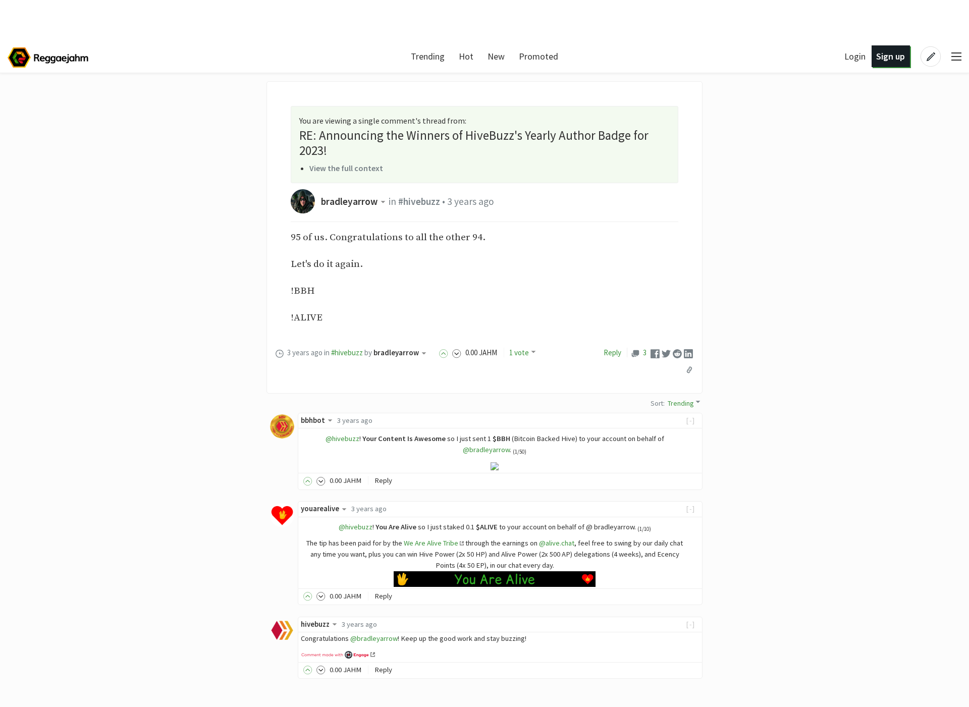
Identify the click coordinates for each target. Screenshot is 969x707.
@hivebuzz (342, 438)
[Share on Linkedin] (688, 353)
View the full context (346, 168)
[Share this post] (689, 369)
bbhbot (313, 420)
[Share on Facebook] (655, 353)
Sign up (890, 56)
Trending (428, 56)
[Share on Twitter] (666, 353)
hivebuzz (315, 624)
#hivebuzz (419, 201)
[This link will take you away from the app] (338, 654)
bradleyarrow (349, 201)
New (496, 56)
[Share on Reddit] (677, 353)
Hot (466, 56)
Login (855, 56)
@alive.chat (556, 543)
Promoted (538, 56)
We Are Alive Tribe (431, 543)
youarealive (320, 508)
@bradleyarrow (486, 449)
